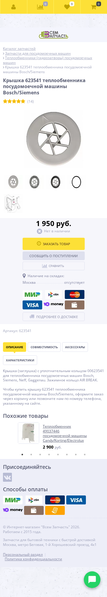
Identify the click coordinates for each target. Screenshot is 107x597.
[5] (23, 101)
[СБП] (53, 294)
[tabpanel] (54, 436)
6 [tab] (67, 455)
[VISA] (32, 304)
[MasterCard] (74, 294)
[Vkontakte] (7, 477)
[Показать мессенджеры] (92, 579)
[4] (18, 101)
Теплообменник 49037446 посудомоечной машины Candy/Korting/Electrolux (65, 433)
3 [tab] (40, 455)
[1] (5, 101)
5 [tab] (58, 455)
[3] (14, 101)
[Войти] (13, 7)
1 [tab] (22, 455)
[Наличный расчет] (74, 304)
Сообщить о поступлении (53, 256)
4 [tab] (49, 455)
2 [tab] (31, 455)
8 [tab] (85, 455)
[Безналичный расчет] (55, 510)
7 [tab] (76, 455)
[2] (9, 101)
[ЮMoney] (53, 304)
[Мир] (32, 294)
